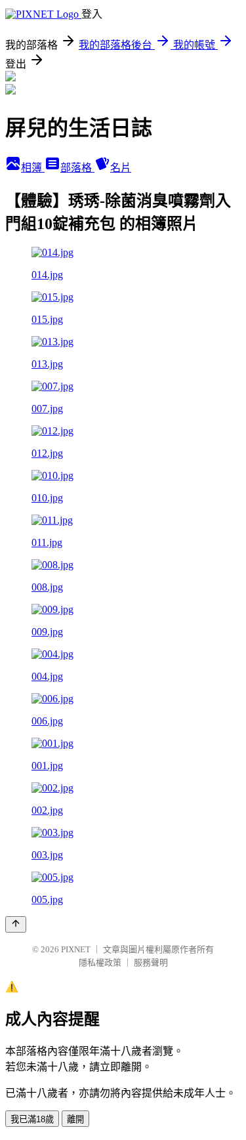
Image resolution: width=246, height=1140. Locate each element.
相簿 (33, 167)
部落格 (77, 167)
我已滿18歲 (32, 1119)
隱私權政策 (100, 962)
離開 (75, 1119)
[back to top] (15, 924)
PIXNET (76, 949)
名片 (120, 167)
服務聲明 (151, 962)
